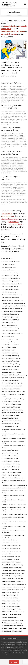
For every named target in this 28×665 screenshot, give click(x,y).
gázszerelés (20, 31)
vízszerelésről (7, 213)
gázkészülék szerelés (9, 34)
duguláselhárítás (10, 26)
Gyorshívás (14, 662)
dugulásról (17, 224)
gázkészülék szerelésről (10, 219)
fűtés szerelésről (7, 216)
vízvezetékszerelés (8, 31)
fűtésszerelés (6, 28)
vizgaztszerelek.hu (11, 644)
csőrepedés (22, 26)
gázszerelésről (13, 221)
